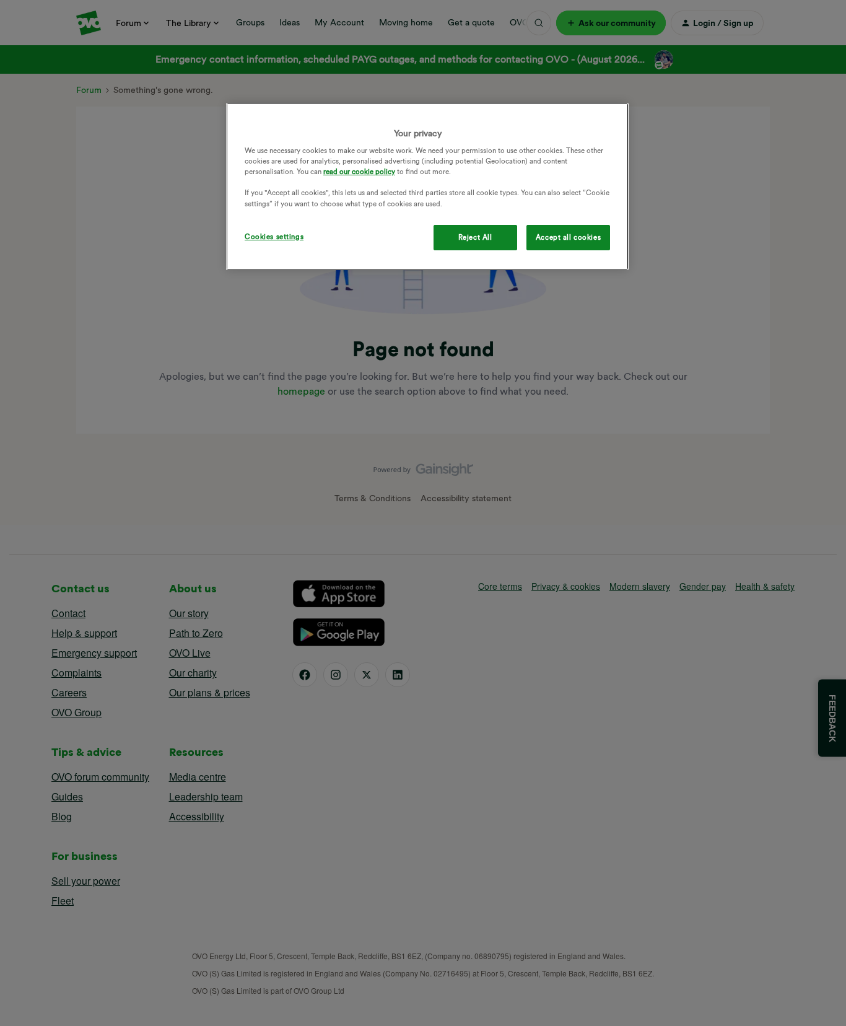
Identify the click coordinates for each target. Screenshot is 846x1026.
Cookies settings (274, 236)
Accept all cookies (568, 237)
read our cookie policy (359, 171)
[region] (427, 187)
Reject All (475, 237)
